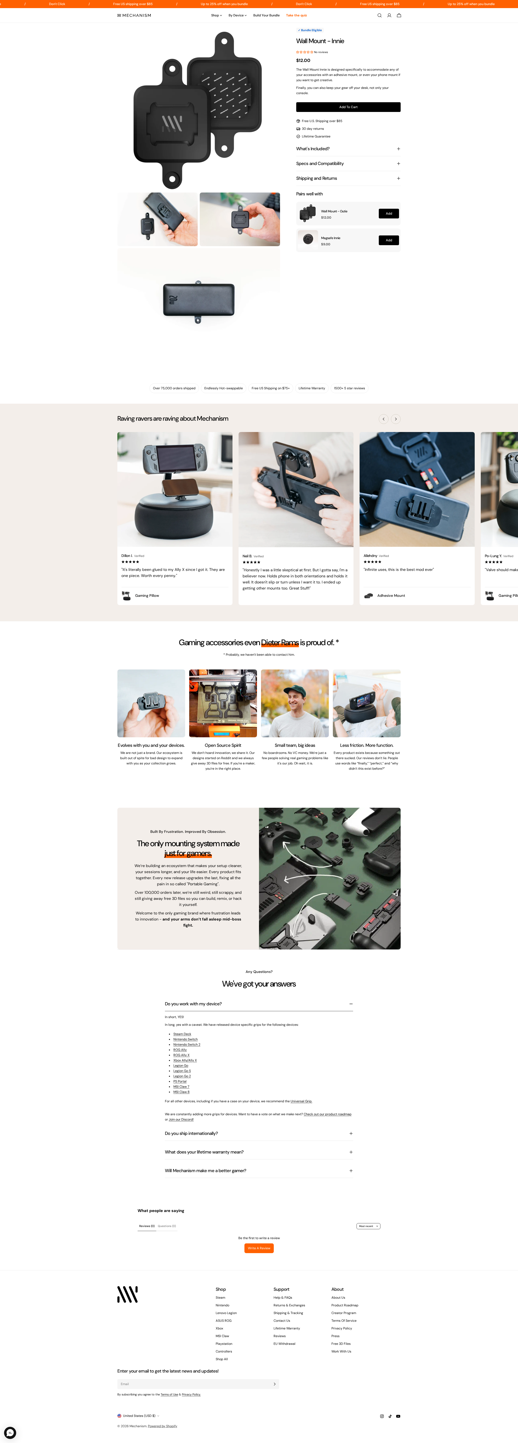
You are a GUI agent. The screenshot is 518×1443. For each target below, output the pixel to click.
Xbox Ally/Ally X (185, 1060)
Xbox (219, 1328)
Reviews (280, 1336)
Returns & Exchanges (289, 1305)
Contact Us (282, 1320)
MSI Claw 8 (181, 1092)
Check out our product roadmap (327, 1114)
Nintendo (222, 1305)
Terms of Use (169, 1394)
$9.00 (325, 244)
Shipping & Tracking (288, 1313)
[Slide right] (396, 419)
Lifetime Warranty (287, 1328)
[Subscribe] (274, 1384)
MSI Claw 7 (181, 1086)
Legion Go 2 (182, 1076)
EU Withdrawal (284, 1344)
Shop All (222, 1359)
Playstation (224, 1344)
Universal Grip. (301, 1101)
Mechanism (138, 1426)
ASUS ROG (223, 1320)
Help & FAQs (283, 1297)
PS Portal (180, 1081)
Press (335, 1336)
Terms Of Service (344, 1320)
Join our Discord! (181, 1119)
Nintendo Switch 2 (186, 1044)
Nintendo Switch (185, 1039)
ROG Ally (180, 1050)
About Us (338, 1297)
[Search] (380, 15)
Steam (220, 1297)
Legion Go (180, 1065)
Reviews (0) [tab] (147, 1226)
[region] (348, 227)
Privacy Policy (341, 1328)
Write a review (259, 1248)
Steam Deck (182, 1034)
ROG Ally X (181, 1055)
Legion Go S (182, 1071)
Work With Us (341, 1351)
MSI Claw (222, 1336)
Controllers (224, 1351)
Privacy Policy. (191, 1394)
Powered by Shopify (162, 1426)
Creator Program (343, 1313)
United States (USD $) (139, 1416)
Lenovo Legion (226, 1313)
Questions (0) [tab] (167, 1226)
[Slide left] (383, 419)
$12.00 (326, 217)
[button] (305, 52)
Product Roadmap (344, 1305)
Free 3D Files (341, 1344)
